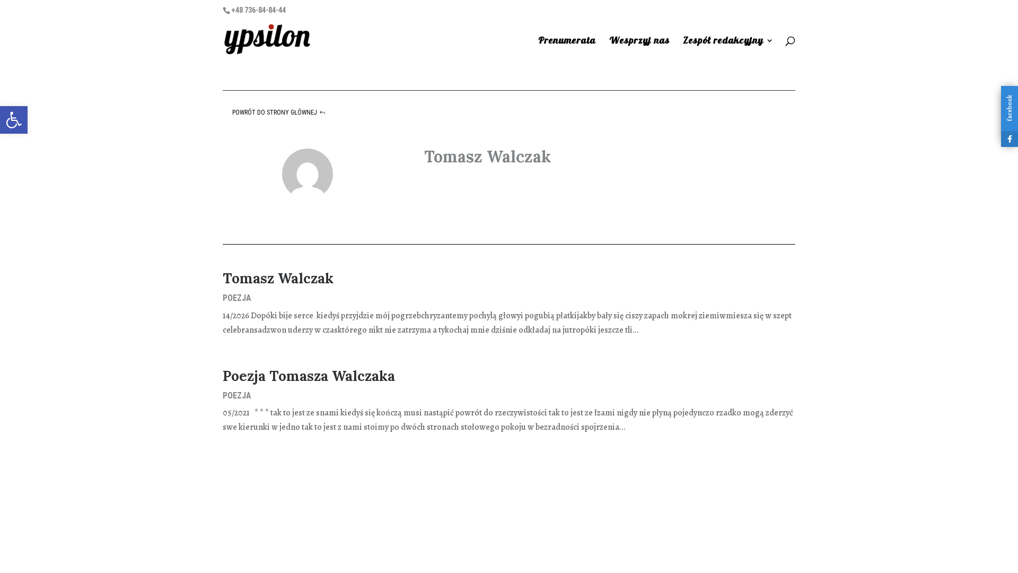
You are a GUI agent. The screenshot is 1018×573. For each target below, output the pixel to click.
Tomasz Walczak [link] (278, 278)
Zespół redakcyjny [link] (723, 41)
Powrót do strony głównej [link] (274, 112)
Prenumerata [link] (567, 41)
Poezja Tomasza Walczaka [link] (309, 376)
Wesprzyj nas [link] (639, 41)
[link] (14, 120)
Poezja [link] (237, 298)
